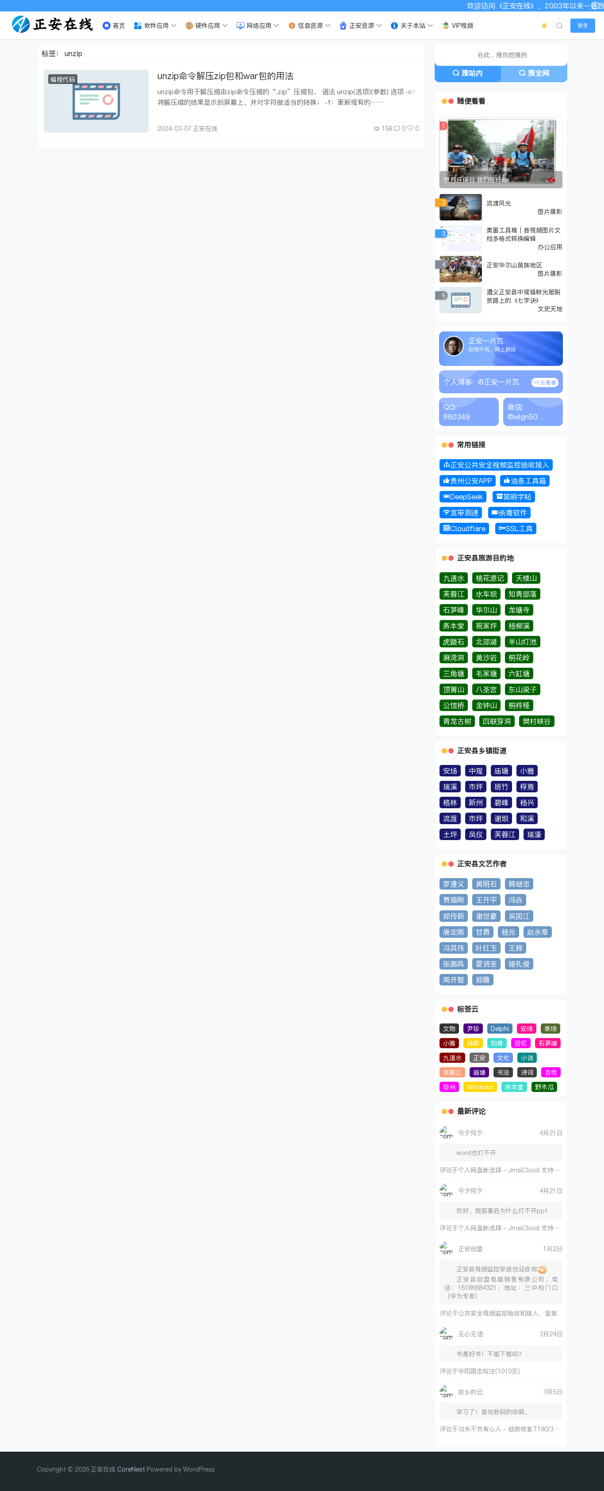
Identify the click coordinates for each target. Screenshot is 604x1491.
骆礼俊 (519, 964)
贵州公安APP (471, 481)
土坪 (450, 834)
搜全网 (538, 73)
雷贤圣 (486, 964)
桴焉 (527, 786)
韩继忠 (519, 884)
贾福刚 (453, 900)
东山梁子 (522, 689)
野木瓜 (544, 1087)
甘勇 (483, 932)
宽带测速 (464, 512)
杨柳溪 (519, 626)
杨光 (508, 932)
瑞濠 (534, 834)
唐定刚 (453, 932)
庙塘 (501, 771)
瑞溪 (450, 786)
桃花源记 (490, 578)
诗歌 (473, 1043)
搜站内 (472, 73)
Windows (480, 1087)
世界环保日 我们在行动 (476, 179)
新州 (476, 802)
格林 (450, 802)
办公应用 (550, 247)
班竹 (501, 786)
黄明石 (486, 884)
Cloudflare (467, 528)
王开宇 (486, 900)
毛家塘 (486, 673)
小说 (527, 1058)
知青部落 (522, 594)
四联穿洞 (497, 721)
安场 (450, 771)
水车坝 (486, 594)
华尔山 (486, 610)
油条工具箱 (528, 481)
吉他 (551, 1072)
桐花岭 (519, 657)
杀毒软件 (513, 512)
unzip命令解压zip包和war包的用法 (225, 76)
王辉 (515, 948)
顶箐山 (453, 689)
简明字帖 (517, 497)
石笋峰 (453, 610)
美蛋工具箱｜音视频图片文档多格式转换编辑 (523, 234)
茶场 (550, 1028)
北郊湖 (486, 642)
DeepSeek (466, 497)
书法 (503, 1072)
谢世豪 (486, 916)
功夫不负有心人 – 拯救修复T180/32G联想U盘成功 (527, 1429)
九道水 (453, 578)
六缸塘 (519, 673)
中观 (476, 771)
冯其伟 (453, 948)
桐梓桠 (519, 705)
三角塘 (453, 673)
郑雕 (483, 980)
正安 (479, 1058)
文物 (449, 1028)
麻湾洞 (453, 657)
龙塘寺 (519, 610)
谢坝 (501, 818)
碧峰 (501, 802)
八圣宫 (486, 689)
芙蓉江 (453, 594)
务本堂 (453, 626)
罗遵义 (453, 884)
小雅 (527, 771)
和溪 (527, 818)
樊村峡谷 (537, 721)
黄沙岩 (486, 657)
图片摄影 (550, 211)
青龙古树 (457, 721)
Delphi (500, 1028)
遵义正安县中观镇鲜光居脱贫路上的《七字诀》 (523, 296)
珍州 (449, 1087)
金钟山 (486, 705)
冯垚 (515, 900)
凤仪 (476, 834)
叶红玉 (486, 948)
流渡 (450, 818)
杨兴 (527, 802)
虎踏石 (453, 642)
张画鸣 (453, 964)
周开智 (453, 980)
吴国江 (519, 916)
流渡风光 (498, 203)
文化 (503, 1058)
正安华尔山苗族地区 (514, 265)
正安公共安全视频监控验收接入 (499, 465)
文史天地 (550, 308)
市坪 (476, 786)
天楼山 (526, 578)
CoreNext (131, 1469)
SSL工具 (519, 528)
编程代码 (62, 79)
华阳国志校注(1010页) (489, 1371)
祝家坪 (486, 626)
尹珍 (473, 1028)
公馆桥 (453, 705)
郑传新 (453, 916)
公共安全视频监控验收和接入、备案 (507, 1313)
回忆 (521, 1043)
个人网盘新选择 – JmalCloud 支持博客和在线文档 (527, 1170)
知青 (497, 1043)
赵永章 (537, 932)
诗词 (527, 1072)
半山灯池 (522, 642)
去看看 (547, 382)
